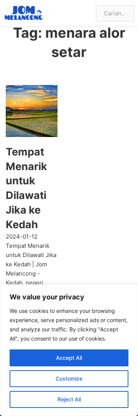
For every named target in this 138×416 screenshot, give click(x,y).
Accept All (69, 357)
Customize (69, 378)
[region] (69, 350)
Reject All (69, 399)
